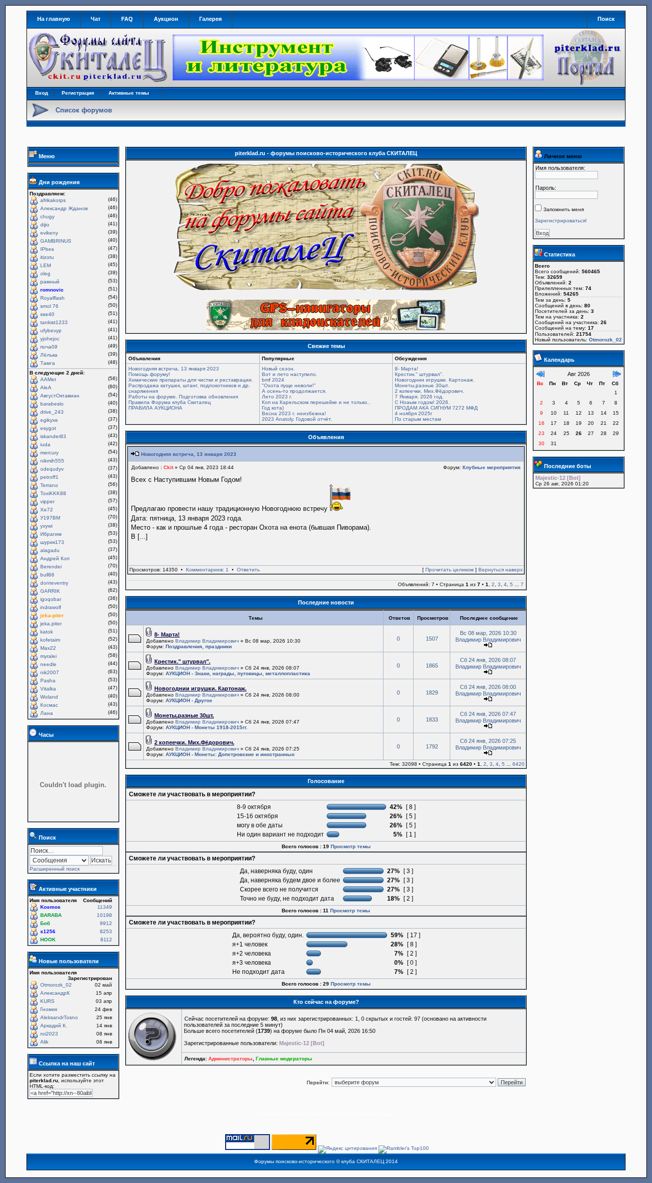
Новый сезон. (278, 368)
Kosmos (50, 907)
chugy (47, 216)
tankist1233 (54, 322)
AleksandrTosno (59, 1017)
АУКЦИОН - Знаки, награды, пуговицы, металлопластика (238, 673)
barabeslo (52, 404)
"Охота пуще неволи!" (289, 385)
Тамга (47, 363)
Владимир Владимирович (207, 641)
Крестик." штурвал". (419, 374)
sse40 (47, 314)
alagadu (50, 550)
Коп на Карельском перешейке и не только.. (316, 402)
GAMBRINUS (55, 241)
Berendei (51, 566)
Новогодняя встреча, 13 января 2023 (173, 368)
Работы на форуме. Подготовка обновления (183, 396)
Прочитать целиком (449, 569)
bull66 (47, 575)
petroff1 (49, 477)
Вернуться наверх (500, 569)
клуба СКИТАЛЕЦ (362, 1161)
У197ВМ (50, 518)
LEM (45, 265)
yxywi (46, 526)
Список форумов (84, 110)
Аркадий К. (53, 1025)
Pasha (48, 680)
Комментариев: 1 (207, 569)
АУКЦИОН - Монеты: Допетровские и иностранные (230, 754)
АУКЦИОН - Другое (189, 700)
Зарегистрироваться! (561, 220)
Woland (49, 697)
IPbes (47, 249)
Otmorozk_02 (56, 985)
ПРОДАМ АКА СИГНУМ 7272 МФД (436, 408)
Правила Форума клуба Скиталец (169, 402)
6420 (518, 764)
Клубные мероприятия (492, 467)
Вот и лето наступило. (289, 374)
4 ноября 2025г (413, 413)
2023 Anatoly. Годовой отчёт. (297, 419)
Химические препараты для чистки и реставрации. (190, 380)
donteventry (54, 583)
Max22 (48, 648)
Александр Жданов (64, 208)
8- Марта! (406, 368)
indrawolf (50, 607)
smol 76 (49, 306)
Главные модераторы (284, 1058)
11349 (104, 907)
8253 (106, 931)
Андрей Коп (54, 558)
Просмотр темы (351, 846)
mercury (49, 452)
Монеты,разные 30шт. (422, 385)
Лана (46, 713)
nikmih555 (52, 461)
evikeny (49, 233)
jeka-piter (52, 615)
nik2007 (49, 672)
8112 (106, 939)
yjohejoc (50, 338)
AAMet (48, 379)
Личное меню (563, 156)
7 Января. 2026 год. (419, 396)
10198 (104, 915)
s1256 (48, 931)
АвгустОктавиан (59, 395)
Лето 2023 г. (277, 396)
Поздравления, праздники (199, 646)
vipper (47, 501)
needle (48, 664)
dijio (44, 224)
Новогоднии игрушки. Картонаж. (435, 380)
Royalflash (52, 298)
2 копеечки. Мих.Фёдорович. (429, 391)
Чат (95, 19)
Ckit (168, 467)
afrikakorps (53, 200)
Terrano (49, 485)
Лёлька (49, 355)
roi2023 (49, 1033)
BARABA (51, 915)
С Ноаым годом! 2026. (422, 402)
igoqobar (50, 599)
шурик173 (52, 542)
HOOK (48, 939)
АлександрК (55, 993)
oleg (45, 273)
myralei (48, 656)
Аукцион (166, 19)
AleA (45, 387)
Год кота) (273, 408)
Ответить (248, 569)
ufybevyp (51, 330)
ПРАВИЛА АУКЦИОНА (155, 408)
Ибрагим (51, 534)
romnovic (52, 290)
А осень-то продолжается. (294, 391)
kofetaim (50, 640)
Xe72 (46, 509)
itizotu (47, 257)
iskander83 (53, 436)
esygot (48, 428)
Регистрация (78, 93)
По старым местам (418, 419)
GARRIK (50, 591)
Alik (44, 1042)
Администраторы (230, 1058)
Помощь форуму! (149, 374)
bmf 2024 (273, 380)
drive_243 (52, 412)
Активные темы (128, 93)
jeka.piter (51, 623)
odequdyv (52, 469)
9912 (106, 923)
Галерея (210, 19)
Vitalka (48, 688)
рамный (50, 281)
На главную (53, 19)
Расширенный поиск (54, 869)
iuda (45, 444)
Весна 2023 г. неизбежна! (294, 413)
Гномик (48, 1009)
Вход (41, 93)
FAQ (127, 19)
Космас (49, 705)
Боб (45, 923)
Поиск (606, 19)
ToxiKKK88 (53, 493)
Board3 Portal (305, 1114)
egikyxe (49, 420)
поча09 (49, 347)
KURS (47, 1001)
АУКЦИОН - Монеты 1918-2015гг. (207, 727)
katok (46, 631)
